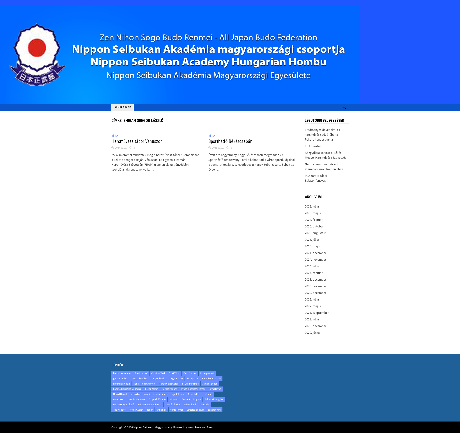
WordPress (194, 427)
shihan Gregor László (123, 404)
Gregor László (176, 378)
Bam (210, 427)
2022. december (315, 293)
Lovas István (215, 388)
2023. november (315, 286)
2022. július (312, 299)
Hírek (114, 135)
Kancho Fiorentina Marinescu (127, 388)
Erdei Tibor (174, 373)
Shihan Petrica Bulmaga (150, 404)
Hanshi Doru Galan (211, 378)
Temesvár (204, 404)
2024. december (315, 253)
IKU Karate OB (315, 146)
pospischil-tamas (136, 399)
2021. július (312, 319)
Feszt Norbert (190, 373)
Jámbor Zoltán (209, 383)
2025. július (312, 240)
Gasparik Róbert (140, 378)
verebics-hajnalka (195, 409)
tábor (150, 409)
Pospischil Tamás (157, 399)
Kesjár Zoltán (151, 388)
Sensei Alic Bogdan (191, 399)
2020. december (315, 326)
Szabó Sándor (172, 404)
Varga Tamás (176, 409)
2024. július (312, 266)
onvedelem (118, 399)
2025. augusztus (315, 233)
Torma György (136, 409)
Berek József (141, 373)
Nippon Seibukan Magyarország (152, 427)
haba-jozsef (192, 378)
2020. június (312, 332)
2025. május (313, 246)
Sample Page (122, 107)
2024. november (315, 259)
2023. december (315, 279)
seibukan (173, 399)
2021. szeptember (317, 313)
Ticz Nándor (119, 409)
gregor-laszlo (158, 378)
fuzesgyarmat (207, 373)
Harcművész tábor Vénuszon (137, 141)
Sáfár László (190, 404)
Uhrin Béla (162, 409)
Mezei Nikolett (120, 394)
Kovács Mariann (169, 388)
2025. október (314, 226)
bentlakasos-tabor (122, 373)
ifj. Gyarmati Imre (190, 383)
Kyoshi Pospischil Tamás (193, 388)
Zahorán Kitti (214, 409)
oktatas (208, 394)
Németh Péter (194, 394)
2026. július (312, 206)
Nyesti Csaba (178, 394)
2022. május (313, 306)
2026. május (313, 213)
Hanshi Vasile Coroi (168, 383)
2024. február (314, 273)
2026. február (314, 220)
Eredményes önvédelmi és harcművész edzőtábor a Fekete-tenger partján (322, 134)
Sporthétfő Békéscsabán (230, 141)
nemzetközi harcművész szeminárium (149, 394)
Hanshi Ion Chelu (121, 383)
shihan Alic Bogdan (214, 399)
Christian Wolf (158, 373)
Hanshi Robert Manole (144, 383)
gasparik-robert (120, 378)
